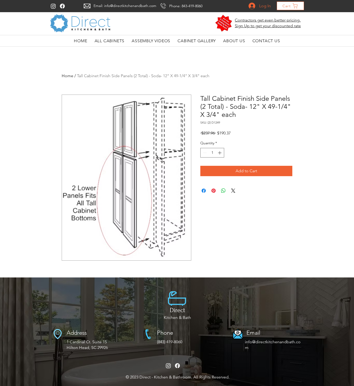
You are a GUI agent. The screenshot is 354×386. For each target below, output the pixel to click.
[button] (224, 23)
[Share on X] (233, 191)
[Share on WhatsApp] (223, 191)
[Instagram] (53, 6)
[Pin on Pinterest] (213, 191)
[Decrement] (204, 152)
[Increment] (220, 152)
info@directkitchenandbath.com (130, 5)
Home (67, 75)
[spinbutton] (212, 152)
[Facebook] (62, 6)
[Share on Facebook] (204, 191)
